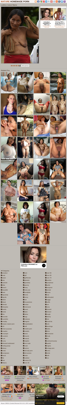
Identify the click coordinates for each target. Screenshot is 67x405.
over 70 (48, 278)
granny (26, 285)
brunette (5, 316)
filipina (4, 363)
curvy (4, 341)
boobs (4, 309)
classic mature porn (8, 324)
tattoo (48, 329)
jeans (26, 309)
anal (3, 275)
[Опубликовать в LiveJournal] (49, 1)
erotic (4, 350)
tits (47, 338)
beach (4, 287)
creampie (5, 333)
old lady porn (28, 350)
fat (3, 358)
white (48, 353)
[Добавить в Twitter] (62, 1)
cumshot (5, 336)
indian (26, 304)
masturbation (28, 324)
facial (4, 355)
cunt (3, 338)
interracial (27, 307)
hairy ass (27, 290)
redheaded (49, 297)
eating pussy (6, 346)
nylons (26, 348)
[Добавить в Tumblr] (59, 1)
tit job (48, 336)
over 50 (48, 273)
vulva (48, 350)
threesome (49, 333)
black (4, 302)
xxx (47, 358)
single (48, 314)
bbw (3, 285)
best (3, 292)
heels (26, 295)
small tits (49, 321)
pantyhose (49, 282)
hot (25, 299)
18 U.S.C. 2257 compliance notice (29, 403)
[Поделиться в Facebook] (38, 1)
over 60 (48, 275)
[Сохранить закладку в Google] (41, 1)
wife (47, 355)
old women (27, 353)
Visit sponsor (25, 65)
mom (26, 333)
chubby (4, 321)
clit (3, 326)
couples (4, 331)
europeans (5, 353)
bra (3, 314)
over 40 (26, 363)
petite (48, 285)
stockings (49, 326)
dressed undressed (8, 343)
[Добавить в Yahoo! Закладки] (65, 1)
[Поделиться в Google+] (44, 1)
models (26, 331)
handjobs (27, 292)
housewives (28, 302)
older (26, 355)
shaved (48, 309)
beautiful (5, 290)
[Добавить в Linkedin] (46, 1)
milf (25, 326)
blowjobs (5, 307)
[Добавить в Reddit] (54, 1)
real (47, 295)
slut (47, 319)
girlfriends (27, 278)
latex (26, 312)
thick (48, 331)
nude (26, 346)
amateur (5, 273)
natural (26, 338)
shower (48, 312)
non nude (27, 343)
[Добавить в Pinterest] (51, 1)
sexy (48, 307)
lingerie (26, 321)
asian (4, 278)
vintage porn (50, 348)
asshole (4, 282)
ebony (4, 348)
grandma (27, 282)
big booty (5, 295)
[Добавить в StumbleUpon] (57, 1)
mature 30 (27, 360)
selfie (48, 302)
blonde (4, 304)
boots (4, 312)
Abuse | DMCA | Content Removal (10, 403)
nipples (26, 341)
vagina (48, 346)
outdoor (26, 358)
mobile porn (28, 329)
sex (47, 304)
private (48, 290)
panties (48, 280)
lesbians (27, 319)
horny (26, 297)
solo (47, 324)
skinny (48, 316)
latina (26, 314)
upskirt (48, 343)
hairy (26, 287)
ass (3, 280)
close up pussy (7, 329)
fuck (25, 273)
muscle (26, 336)
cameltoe (5, 319)
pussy (48, 292)
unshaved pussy (51, 341)
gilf (25, 275)
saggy (48, 299)
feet (3, 360)
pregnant (49, 287)
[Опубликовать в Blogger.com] (36, 1)
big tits (4, 297)
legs (25, 316)
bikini (4, 299)
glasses (26, 280)
